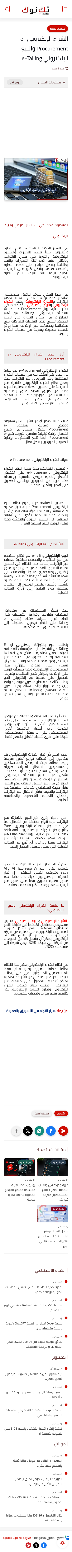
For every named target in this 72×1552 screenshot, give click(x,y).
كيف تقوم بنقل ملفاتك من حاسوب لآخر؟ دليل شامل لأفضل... (33, 1376)
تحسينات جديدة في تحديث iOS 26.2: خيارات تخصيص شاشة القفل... (35, 1500)
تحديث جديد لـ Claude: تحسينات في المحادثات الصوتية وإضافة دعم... (33, 1289)
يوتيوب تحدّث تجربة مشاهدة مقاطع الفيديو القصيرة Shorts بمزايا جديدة (20, 1192)
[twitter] (36, 1545)
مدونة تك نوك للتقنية (17, 1537)
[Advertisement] (36, 126)
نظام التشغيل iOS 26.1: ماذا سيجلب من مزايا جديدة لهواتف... (34, 1518)
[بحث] (7, 9)
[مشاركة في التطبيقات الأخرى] (16, 1131)
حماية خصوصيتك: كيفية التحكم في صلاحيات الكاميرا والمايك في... (34, 1413)
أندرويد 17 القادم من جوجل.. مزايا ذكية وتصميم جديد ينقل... (37, 1463)
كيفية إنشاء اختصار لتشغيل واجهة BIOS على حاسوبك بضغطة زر (33, 1431)
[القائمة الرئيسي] (65, 9)
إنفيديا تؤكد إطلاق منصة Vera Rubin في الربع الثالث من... (33, 1308)
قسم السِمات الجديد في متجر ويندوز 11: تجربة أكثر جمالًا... (33, 1394)
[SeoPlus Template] (67, 1537)
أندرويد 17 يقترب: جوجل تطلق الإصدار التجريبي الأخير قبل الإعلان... (38, 1481)
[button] (51, 1131)
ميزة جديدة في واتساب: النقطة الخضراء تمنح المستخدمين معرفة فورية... (53, 1192)
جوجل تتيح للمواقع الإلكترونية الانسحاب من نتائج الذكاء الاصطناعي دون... (53, 1239)
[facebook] (44, 1545)
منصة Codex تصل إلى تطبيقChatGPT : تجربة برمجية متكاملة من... (34, 1326)
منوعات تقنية (57, 28)
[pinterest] (28, 1545)
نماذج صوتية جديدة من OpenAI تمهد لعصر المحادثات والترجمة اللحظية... (34, 1344)
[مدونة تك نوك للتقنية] (36, 9)
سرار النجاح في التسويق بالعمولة (30, 1010)
